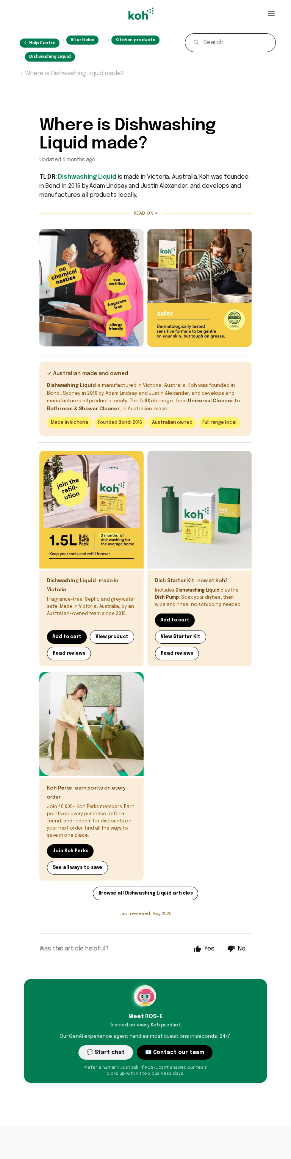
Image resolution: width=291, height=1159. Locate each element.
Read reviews (69, 653)
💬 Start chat (106, 1052)
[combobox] (230, 42)
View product (111, 637)
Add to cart (66, 637)
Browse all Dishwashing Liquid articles (146, 893)
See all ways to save (77, 867)
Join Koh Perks (70, 851)
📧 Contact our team (175, 1052)
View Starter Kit (180, 637)
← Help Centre (39, 43)
